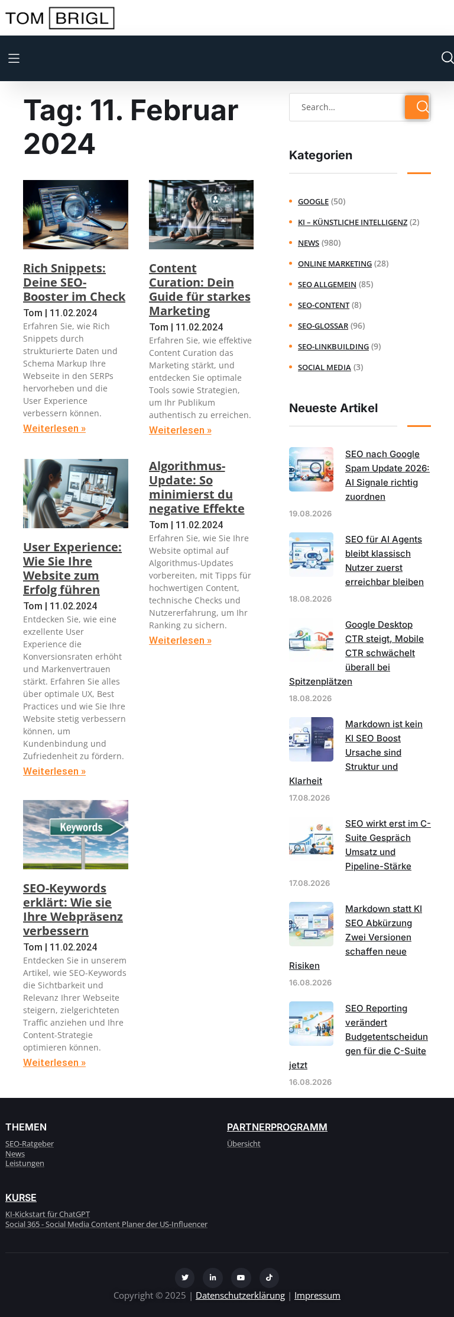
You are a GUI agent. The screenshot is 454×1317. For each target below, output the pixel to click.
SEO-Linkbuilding (333, 346)
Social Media (324, 367)
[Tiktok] (270, 1278)
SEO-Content (323, 305)
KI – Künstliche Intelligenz (352, 222)
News (308, 242)
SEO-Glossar (323, 325)
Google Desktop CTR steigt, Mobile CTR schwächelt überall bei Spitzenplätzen (356, 653)
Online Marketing (335, 263)
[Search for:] (360, 106)
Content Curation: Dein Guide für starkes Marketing (200, 289)
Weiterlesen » (54, 428)
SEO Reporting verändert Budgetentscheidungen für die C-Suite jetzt (358, 1037)
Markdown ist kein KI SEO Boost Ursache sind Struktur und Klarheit (356, 752)
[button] (14, 58)
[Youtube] (241, 1278)
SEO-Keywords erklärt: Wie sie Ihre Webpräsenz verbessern (73, 909)
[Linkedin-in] (213, 1278)
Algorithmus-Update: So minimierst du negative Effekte (197, 487)
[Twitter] (185, 1278)
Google (313, 201)
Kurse (21, 1197)
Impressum (317, 1295)
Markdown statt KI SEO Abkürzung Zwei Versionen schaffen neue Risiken (355, 937)
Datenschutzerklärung (240, 1295)
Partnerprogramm (277, 1127)
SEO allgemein (327, 284)
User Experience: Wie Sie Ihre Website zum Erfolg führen (72, 568)
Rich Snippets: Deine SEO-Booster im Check (74, 282)
